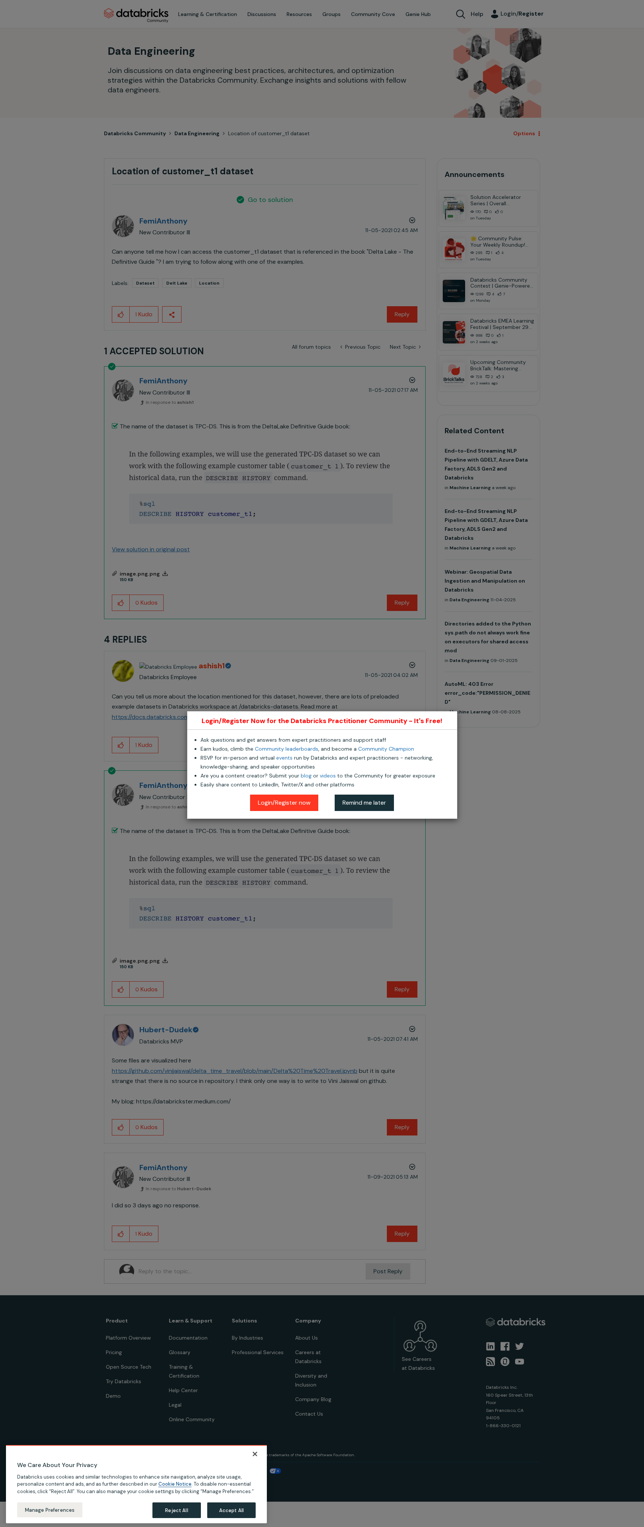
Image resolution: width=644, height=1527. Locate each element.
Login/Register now (284, 803)
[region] (136, 1484)
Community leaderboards (286, 748)
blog (306, 775)
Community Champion (386, 748)
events (284, 757)
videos (328, 775)
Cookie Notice (175, 1484)
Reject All (176, 1510)
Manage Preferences (50, 1510)
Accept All (231, 1510)
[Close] (255, 1454)
